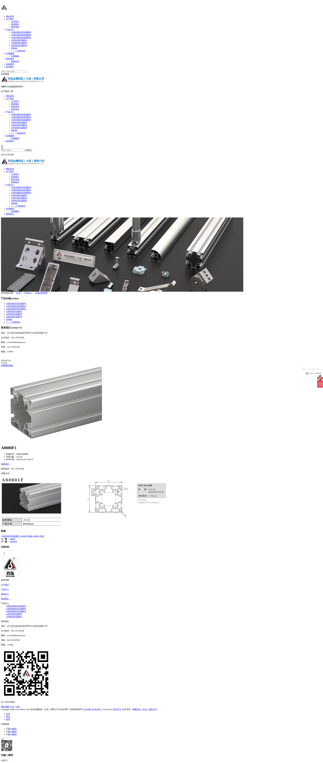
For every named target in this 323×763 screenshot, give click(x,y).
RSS (12, 707)
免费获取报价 (7, 365)
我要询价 (5, 464)
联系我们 (15, 24)
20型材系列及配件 (19, 40)
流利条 (14, 48)
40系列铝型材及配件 (10, 536)
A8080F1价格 (26, 536)
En (2, 146)
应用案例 (10, 53)
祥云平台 (117, 709)
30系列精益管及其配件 (21, 35)
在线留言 (10, 64)
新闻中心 (5, 594)
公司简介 (15, 22)
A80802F (13, 541)
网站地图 (5, 707)
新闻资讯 (10, 59)
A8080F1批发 (38, 536)
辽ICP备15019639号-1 (92, 709)
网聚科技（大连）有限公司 (144, 709)
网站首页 (10, 16)
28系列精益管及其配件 (21, 32)
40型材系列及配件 (19, 45)
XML (18, 707)
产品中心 (10, 30)
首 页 (18, 293)
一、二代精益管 (18, 51)
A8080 (12, 539)
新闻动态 (15, 61)
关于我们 (10, 19)
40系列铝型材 (41, 293)
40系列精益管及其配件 (21, 38)
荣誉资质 (15, 27)
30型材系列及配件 (19, 43)
